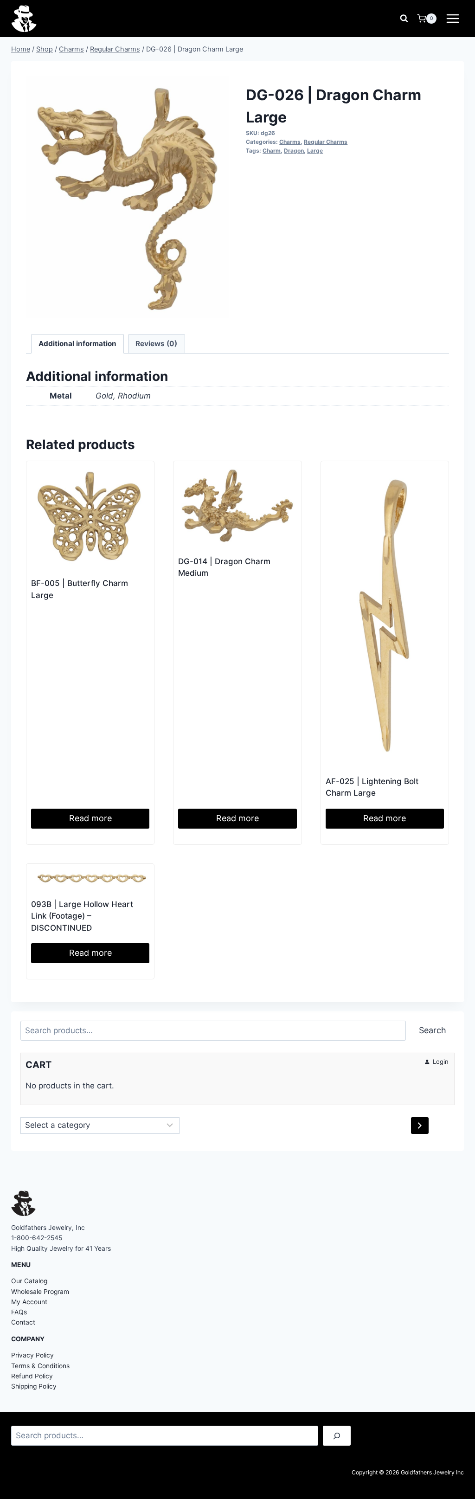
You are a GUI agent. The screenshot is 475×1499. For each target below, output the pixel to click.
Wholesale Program (40, 1291)
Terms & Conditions (40, 1366)
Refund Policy (32, 1376)
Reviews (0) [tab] (156, 343)
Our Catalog (29, 1281)
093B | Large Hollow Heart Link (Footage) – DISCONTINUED (82, 916)
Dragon (294, 150)
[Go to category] (420, 1125)
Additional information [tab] (77, 343)
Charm (272, 150)
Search (432, 1030)
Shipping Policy (34, 1386)
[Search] (337, 1436)
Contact (23, 1322)
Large (315, 150)
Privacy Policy (32, 1355)
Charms (290, 141)
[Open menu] (452, 18)
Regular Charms (325, 141)
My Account (29, 1302)
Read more (90, 818)
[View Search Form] (404, 18)
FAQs (19, 1312)
